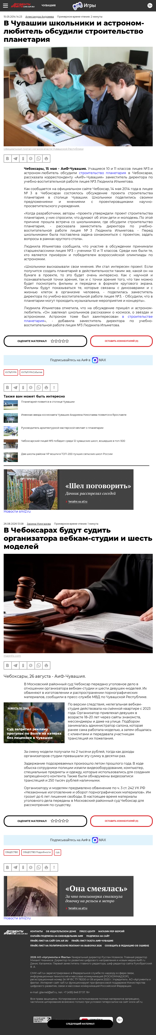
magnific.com (12, 655)
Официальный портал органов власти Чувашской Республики (43, 148)
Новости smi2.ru (17, 511)
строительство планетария (102, 173)
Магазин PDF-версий (111, 931)
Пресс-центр (87, 931)
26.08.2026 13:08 (14, 523)
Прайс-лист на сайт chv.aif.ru (49, 940)
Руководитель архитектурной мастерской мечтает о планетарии (62, 427)
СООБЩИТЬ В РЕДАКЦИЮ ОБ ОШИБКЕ (127, 945)
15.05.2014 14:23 (13, 16)
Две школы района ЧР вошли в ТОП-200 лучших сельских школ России (67, 453)
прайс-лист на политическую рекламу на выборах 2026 (66, 945)
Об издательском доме (61, 931)
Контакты (36, 931)
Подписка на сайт (97, 936)
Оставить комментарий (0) (121, 341)
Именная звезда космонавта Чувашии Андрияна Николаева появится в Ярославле (73, 414)
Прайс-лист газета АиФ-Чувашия (92, 940)
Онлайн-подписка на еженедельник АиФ (56, 936)
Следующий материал (80, 1024)
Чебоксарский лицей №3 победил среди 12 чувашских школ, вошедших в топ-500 (73, 440)
